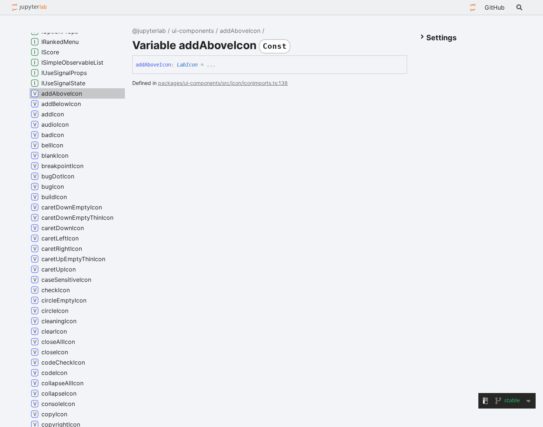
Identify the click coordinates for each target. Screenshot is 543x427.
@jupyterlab (29, 7)
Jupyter (473, 7)
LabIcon (187, 65)
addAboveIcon (240, 30)
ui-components (193, 30)
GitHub (495, 7)
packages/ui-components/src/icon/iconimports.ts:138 (223, 83)
